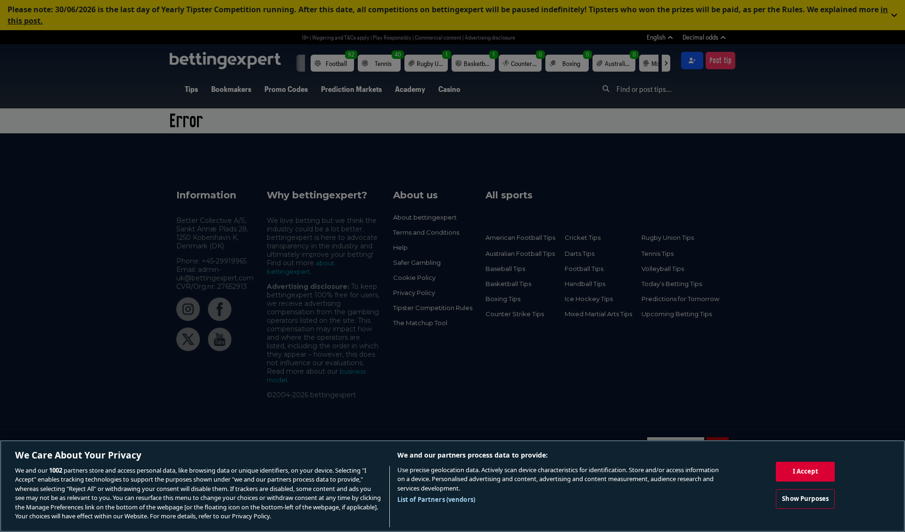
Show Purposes (805, 498)
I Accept (805, 471)
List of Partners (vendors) (436, 499)
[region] (452, 486)
